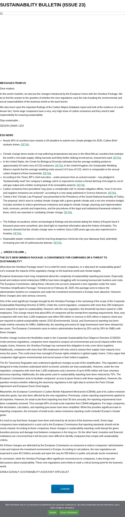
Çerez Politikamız (69, 512)
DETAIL (25, 144)
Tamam (52, 512)
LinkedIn (65, 489)
